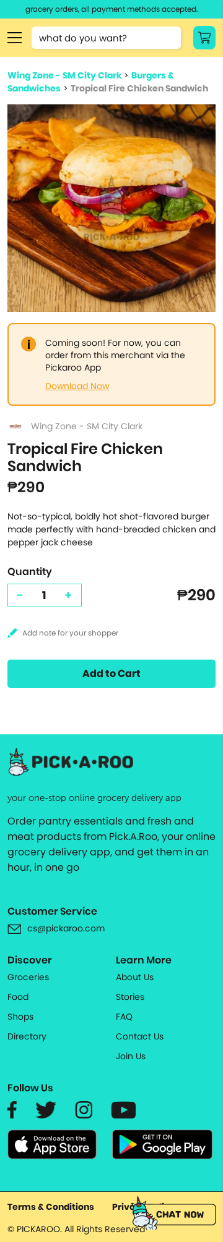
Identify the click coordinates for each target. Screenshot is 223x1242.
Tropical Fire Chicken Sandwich (139, 88)
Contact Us (140, 1036)
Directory (26, 1036)
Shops (20, 1016)
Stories (130, 997)
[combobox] (106, 38)
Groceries (28, 977)
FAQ (124, 1016)
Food (17, 997)
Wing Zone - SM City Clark (64, 75)
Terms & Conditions (50, 1207)
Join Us (131, 1056)
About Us (135, 977)
